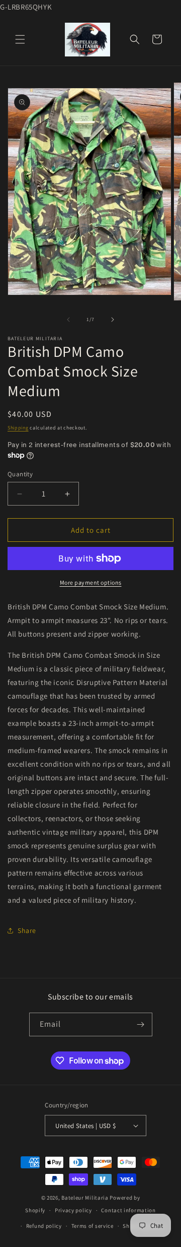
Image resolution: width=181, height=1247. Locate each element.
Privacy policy (73, 1210)
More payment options (91, 582)
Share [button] (27, 930)
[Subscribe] (141, 1024)
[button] (20, 39)
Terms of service (92, 1225)
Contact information (128, 1210)
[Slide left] (68, 319)
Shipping (18, 427)
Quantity (20, 474)
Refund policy (44, 1225)
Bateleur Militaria (85, 1197)
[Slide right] (113, 319)
